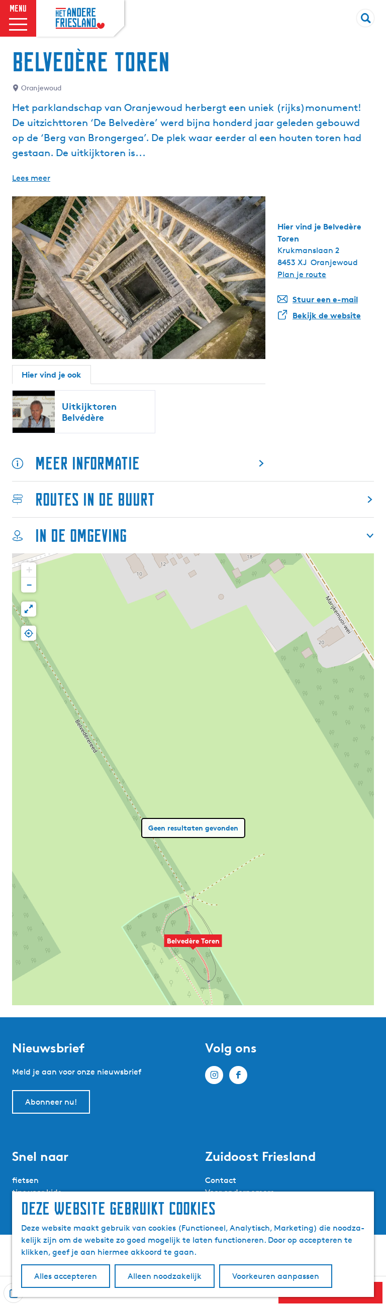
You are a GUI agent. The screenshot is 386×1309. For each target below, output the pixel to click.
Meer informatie (87, 463)
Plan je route (301, 274)
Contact (220, 1180)
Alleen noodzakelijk (165, 1276)
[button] (193, 946)
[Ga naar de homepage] (80, 18)
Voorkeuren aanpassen (275, 1276)
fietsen (25, 1180)
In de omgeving (81, 535)
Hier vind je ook (51, 375)
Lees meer (31, 178)
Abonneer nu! (51, 1102)
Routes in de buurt (95, 499)
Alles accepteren (65, 1276)
